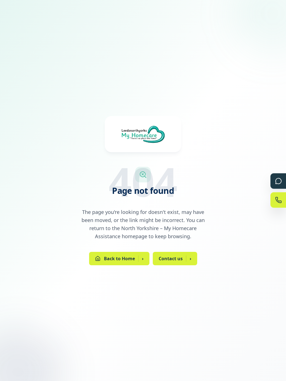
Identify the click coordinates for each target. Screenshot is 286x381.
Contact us (175, 258)
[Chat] (278, 181)
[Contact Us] (278, 200)
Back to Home (124, 258)
